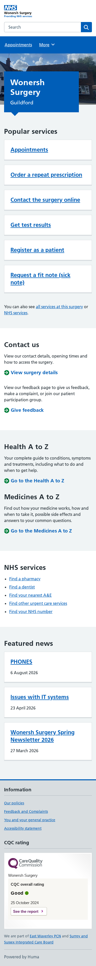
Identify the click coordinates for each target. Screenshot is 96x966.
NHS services (15, 312)
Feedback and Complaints (26, 811)
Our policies (14, 803)
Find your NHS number (30, 611)
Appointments (18, 44)
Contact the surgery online (45, 199)
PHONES (21, 661)
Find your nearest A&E (30, 595)
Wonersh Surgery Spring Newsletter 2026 (42, 736)
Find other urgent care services (38, 603)
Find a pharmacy (24, 578)
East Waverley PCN (45, 936)
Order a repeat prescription (46, 174)
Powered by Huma (21, 956)
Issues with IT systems (39, 697)
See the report (25, 911)
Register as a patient (37, 249)
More (46, 44)
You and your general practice (29, 820)
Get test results (30, 224)
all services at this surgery (59, 306)
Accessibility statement (22, 828)
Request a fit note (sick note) (40, 278)
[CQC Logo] (25, 864)
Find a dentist (22, 587)
